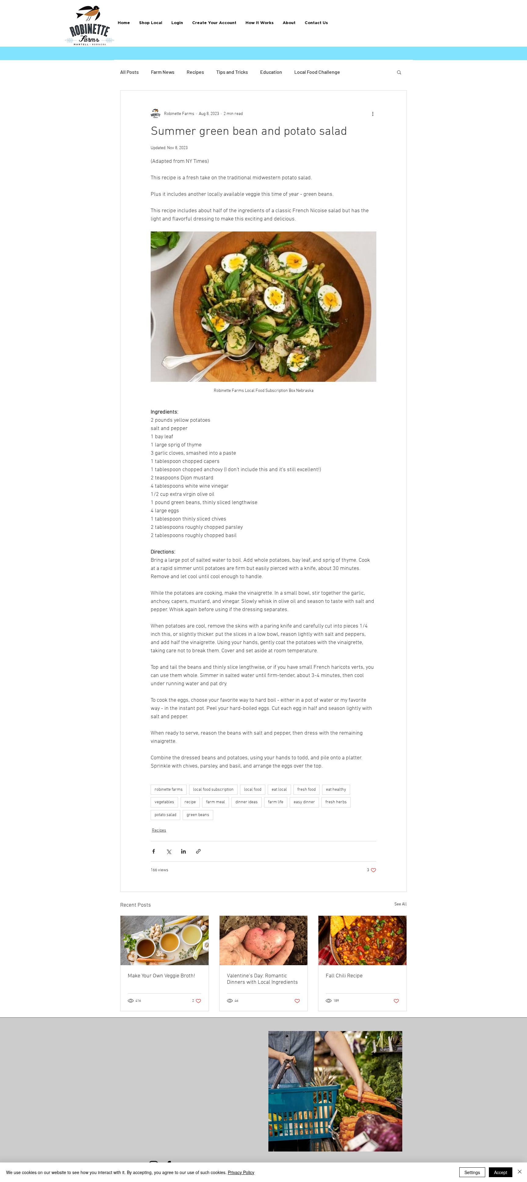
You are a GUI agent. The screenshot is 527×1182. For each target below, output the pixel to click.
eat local (279, 789)
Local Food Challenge (317, 72)
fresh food (306, 789)
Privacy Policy (241, 1172)
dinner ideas (246, 802)
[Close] (519, 1172)
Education (271, 72)
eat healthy (336, 789)
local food (252, 789)
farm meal (215, 802)
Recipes (195, 72)
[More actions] (372, 113)
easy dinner (304, 802)
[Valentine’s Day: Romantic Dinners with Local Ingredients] (264, 940)
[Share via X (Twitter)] (168, 851)
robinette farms (169, 789)
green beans (198, 815)
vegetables (164, 802)
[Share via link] (198, 851)
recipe (190, 802)
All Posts (129, 72)
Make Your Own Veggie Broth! (161, 976)
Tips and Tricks (232, 72)
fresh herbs (336, 802)
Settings (472, 1172)
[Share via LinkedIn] (183, 851)
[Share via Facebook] (153, 851)
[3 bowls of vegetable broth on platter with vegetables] (164, 940)
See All (400, 904)
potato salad (165, 815)
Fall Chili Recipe (344, 976)
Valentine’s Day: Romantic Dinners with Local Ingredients (262, 979)
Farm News (162, 72)
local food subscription (213, 789)
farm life (275, 802)
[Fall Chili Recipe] (362, 940)
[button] (259, 23)
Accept (500, 1172)
